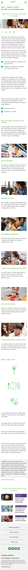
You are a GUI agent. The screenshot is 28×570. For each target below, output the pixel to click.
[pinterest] (10, 32)
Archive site (14, 542)
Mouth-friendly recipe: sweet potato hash (19, 500)
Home (3, 7)
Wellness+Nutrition (14, 527)
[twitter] (6, 32)
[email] (14, 32)
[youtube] (18, 548)
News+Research (14, 532)
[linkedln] (15, 548)
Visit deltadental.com (6, 566)
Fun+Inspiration (14, 537)
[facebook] (2, 32)
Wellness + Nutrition (13, 7)
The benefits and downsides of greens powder (20, 510)
